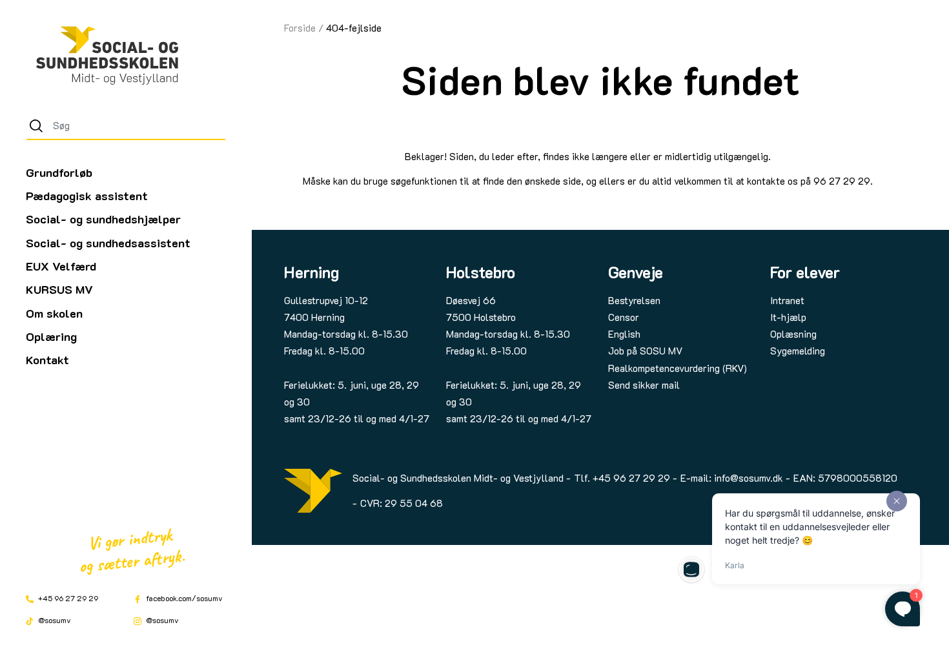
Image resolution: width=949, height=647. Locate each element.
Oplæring (51, 336)
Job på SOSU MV (645, 350)
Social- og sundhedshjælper (103, 219)
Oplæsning (793, 333)
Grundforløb (59, 172)
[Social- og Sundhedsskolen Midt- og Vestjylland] (107, 55)
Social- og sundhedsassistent (108, 243)
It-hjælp (788, 317)
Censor (623, 317)
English (624, 333)
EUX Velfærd (61, 266)
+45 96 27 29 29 (67, 598)
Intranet (787, 300)
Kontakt (47, 359)
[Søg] (36, 126)
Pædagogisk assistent (87, 195)
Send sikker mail (644, 384)
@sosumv (53, 620)
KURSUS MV (59, 289)
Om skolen (54, 313)
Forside (300, 27)
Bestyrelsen (634, 300)
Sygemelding (797, 350)
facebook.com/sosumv (183, 598)
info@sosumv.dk (748, 477)
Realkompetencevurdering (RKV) (677, 368)
